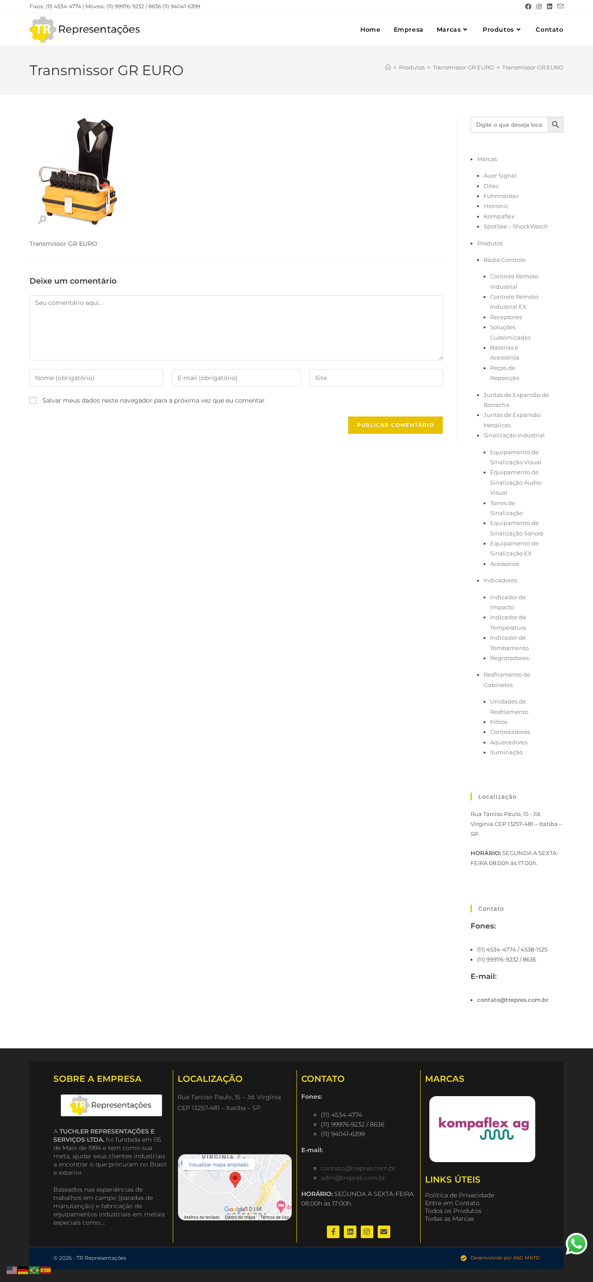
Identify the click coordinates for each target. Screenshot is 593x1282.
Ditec (491, 185)
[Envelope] (384, 1232)
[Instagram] (367, 1232)
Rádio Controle (505, 259)
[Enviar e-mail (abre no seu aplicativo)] (559, 6)
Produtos (490, 243)
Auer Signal (500, 175)
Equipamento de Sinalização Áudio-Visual (516, 482)
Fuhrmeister (501, 195)
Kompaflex (499, 216)
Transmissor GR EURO (532, 67)
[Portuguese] (34, 1270)
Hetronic (496, 205)
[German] (23, 1270)
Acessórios (504, 563)
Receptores (506, 317)
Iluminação (506, 752)
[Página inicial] (388, 67)
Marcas (487, 158)
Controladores (510, 731)
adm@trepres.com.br (353, 1178)
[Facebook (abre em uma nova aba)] (528, 6)
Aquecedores (508, 742)
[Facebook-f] (333, 1232)
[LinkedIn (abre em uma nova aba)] (549, 6)
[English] (12, 1270)
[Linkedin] (350, 1232)
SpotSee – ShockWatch (516, 226)
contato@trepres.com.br (512, 999)
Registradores (509, 657)
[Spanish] (46, 1270)
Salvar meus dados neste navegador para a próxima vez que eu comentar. (154, 400)
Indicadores (500, 580)
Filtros (498, 721)
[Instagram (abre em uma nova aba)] (539, 6)
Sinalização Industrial (514, 435)
